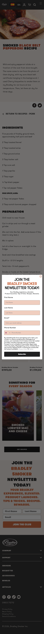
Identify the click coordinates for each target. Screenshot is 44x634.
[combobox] (7, 333)
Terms (31, 349)
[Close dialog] (40, 276)
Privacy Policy (22, 349)
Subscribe (22, 354)
